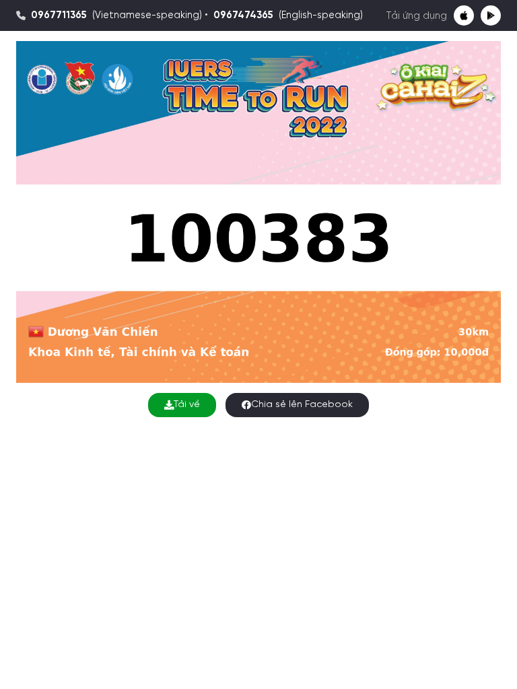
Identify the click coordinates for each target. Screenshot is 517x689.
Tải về (187, 405)
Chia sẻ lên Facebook (302, 405)
